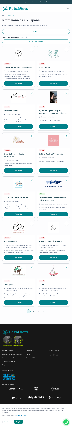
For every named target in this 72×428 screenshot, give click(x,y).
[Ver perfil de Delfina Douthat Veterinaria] (53, 153)
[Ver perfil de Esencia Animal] (18, 240)
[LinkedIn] (50, 355)
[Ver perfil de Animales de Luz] (18, 109)
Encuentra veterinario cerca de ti (12, 354)
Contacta (28, 354)
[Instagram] (53, 355)
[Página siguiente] (48, 311)
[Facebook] (57, 355)
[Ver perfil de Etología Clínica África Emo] (53, 240)
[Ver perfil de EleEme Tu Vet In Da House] (18, 197)
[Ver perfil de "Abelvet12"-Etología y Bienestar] (18, 66)
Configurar (7, 422)
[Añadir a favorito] (32, 49)
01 (28, 311)
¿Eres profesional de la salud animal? (36, 2)
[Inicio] (3, 15)
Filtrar (37, 31)
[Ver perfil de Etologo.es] (18, 284)
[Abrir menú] (68, 9)
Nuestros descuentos (8, 361)
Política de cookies (21, 416)
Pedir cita (18, 83)
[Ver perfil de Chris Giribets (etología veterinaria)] (18, 153)
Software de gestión (8, 358)
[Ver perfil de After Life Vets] (53, 66)
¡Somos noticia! (30, 358)
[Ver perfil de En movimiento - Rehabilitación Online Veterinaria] (53, 197)
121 (43, 311)
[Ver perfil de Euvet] (53, 284)
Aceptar (18, 422)
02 (33, 311)
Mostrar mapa (37, 42)
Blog (3, 365)
